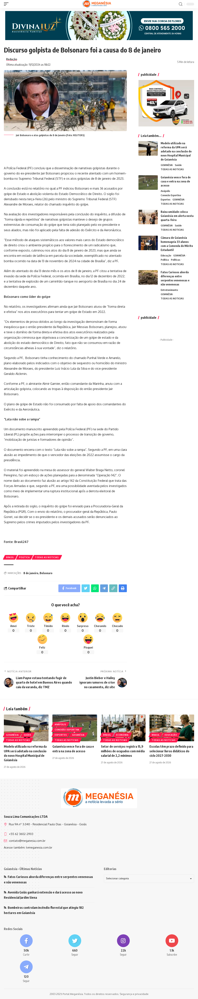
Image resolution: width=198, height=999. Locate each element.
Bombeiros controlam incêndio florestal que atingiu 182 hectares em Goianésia (44, 910)
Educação (166, 255)
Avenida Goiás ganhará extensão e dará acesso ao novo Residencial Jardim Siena (43, 894)
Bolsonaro (46, 573)
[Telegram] (26, 972)
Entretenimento (169, 289)
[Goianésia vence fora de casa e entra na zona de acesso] (148, 182)
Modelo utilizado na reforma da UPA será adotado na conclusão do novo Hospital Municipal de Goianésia (176, 151)
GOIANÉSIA (167, 165)
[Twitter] (74, 945)
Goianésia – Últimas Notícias (23, 869)
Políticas (175, 259)
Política (24, 557)
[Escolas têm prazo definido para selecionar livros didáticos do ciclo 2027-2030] (171, 728)
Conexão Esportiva (171, 195)
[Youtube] (172, 945)
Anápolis (165, 190)
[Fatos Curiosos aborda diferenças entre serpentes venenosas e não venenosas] (148, 277)
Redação (11, 59)
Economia (122, 735)
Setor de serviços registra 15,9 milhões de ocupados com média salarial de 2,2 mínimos (123, 751)
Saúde (178, 165)
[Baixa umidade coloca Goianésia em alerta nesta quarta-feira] (148, 217)
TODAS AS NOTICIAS (47, 557)
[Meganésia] (97, 4)
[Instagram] (123, 945)
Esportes (165, 199)
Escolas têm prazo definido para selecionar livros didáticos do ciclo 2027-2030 (171, 751)
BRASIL (10, 557)
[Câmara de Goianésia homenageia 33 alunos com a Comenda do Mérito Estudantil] (148, 243)
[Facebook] (26, 945)
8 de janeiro (30, 573)
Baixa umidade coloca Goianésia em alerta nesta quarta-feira (177, 216)
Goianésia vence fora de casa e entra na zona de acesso (176, 181)
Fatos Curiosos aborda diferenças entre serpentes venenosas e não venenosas (48, 879)
